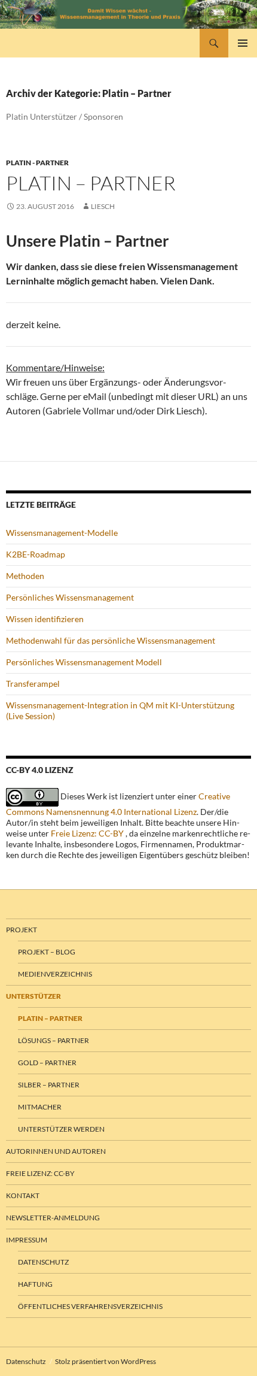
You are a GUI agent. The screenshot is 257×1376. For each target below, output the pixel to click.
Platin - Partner (37, 162)
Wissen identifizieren (45, 619)
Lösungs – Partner (53, 1040)
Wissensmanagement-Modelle (62, 533)
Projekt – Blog (46, 951)
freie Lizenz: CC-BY (40, 1173)
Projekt (21, 929)
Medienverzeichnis (55, 973)
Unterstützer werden (61, 1129)
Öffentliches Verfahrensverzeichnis (90, 1306)
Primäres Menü (242, 43)
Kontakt (22, 1195)
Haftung (35, 1284)
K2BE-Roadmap (35, 554)
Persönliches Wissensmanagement (70, 597)
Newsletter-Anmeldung (53, 1217)
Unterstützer (33, 996)
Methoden (25, 576)
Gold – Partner (47, 1062)
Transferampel (33, 683)
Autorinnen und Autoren (56, 1151)
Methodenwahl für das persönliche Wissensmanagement (110, 640)
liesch (103, 206)
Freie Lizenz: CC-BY (87, 833)
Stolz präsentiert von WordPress (105, 1361)
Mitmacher (40, 1106)
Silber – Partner (48, 1084)
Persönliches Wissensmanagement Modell (84, 662)
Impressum (26, 1239)
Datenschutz (43, 1261)
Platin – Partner (91, 183)
